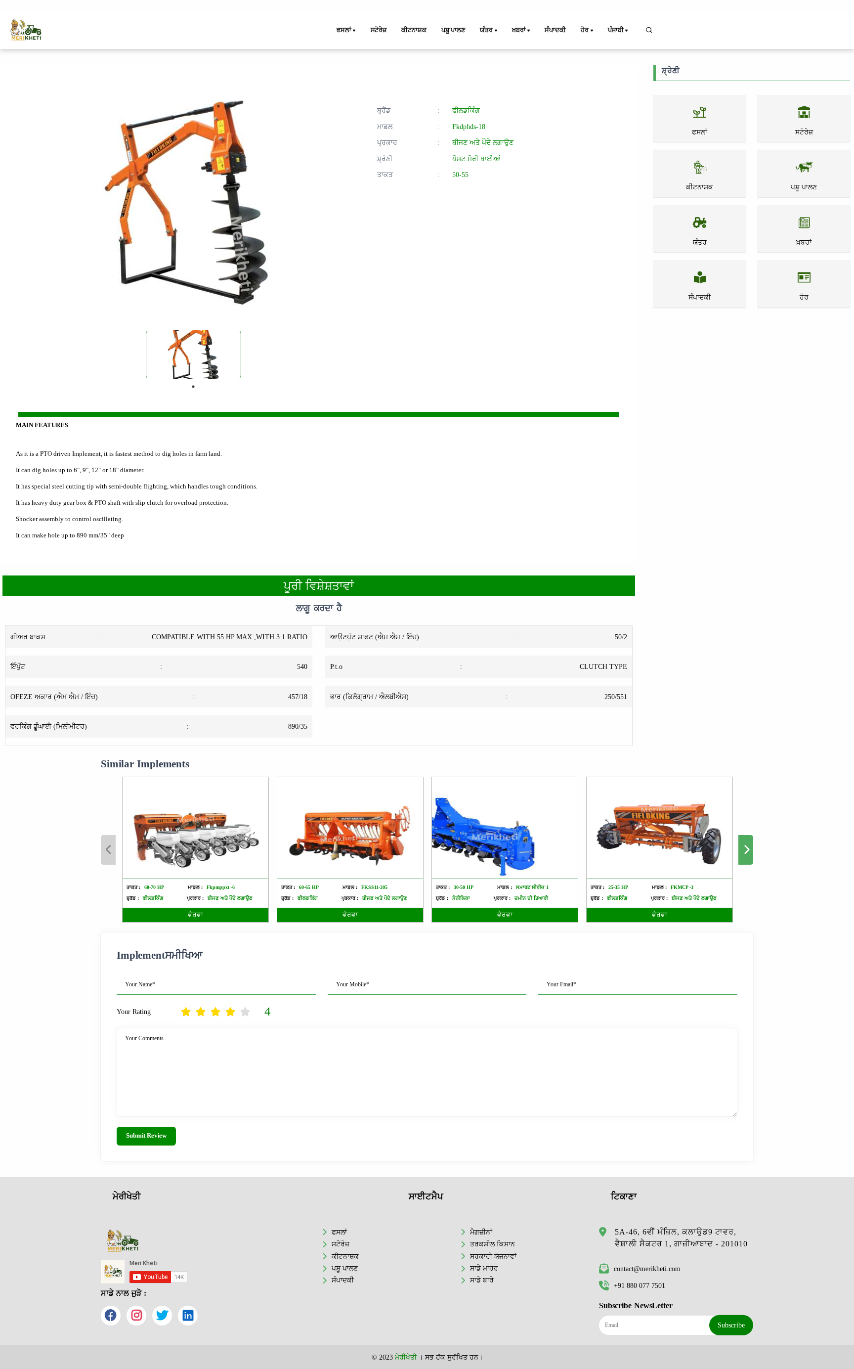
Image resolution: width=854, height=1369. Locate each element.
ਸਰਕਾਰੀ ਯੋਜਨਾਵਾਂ (493, 1256)
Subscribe (731, 1325)
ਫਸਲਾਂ (339, 1232)
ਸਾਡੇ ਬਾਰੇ (482, 1280)
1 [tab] (193, 387)
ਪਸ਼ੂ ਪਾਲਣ (453, 30)
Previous (108, 850)
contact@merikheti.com (647, 1269)
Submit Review (146, 1135)
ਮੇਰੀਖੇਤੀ (406, 1357)
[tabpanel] (193, 354)
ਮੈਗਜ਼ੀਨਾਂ (481, 1232)
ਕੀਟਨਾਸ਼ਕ (413, 30)
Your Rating (134, 1012)
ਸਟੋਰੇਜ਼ (378, 30)
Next (745, 850)
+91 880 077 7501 (639, 1285)
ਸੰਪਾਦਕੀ (555, 30)
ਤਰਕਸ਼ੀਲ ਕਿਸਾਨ (492, 1244)
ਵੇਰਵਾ (195, 915)
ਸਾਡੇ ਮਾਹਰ (484, 1268)
